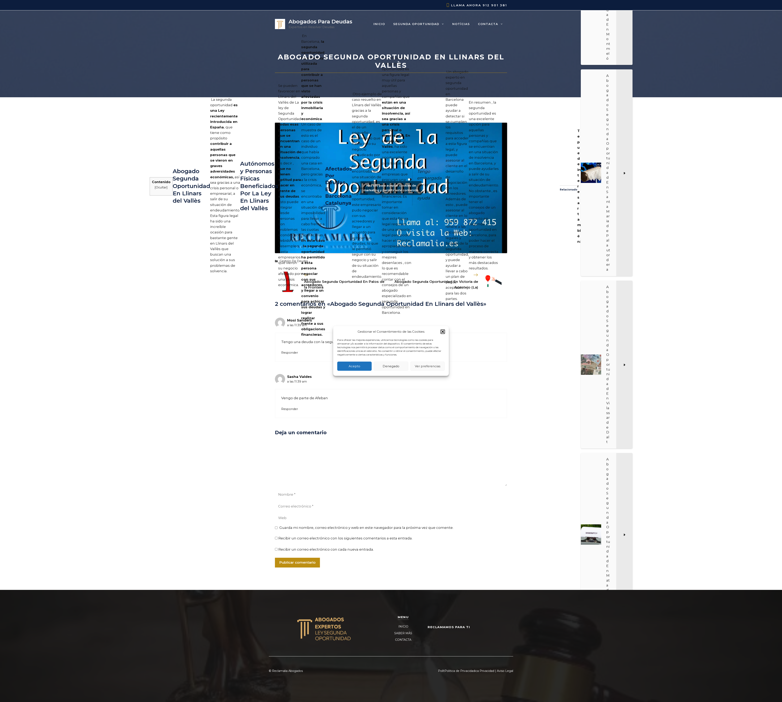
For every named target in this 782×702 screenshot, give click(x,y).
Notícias (461, 24)
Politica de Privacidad (460, 671)
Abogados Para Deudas (320, 21)
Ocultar (161, 187)
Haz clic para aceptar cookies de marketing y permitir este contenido (391, 188)
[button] (443, 332)
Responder (289, 352)
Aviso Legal (505, 671)
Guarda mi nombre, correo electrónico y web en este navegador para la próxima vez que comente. (366, 528)
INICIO (403, 626)
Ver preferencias (427, 366)
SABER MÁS (403, 633)
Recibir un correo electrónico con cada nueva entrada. (326, 549)
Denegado (391, 366)
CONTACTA (403, 640)
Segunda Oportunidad (416, 24)
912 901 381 (495, 5)
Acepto (354, 366)
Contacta (488, 24)
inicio (379, 24)
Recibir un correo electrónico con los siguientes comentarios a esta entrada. (345, 538)
